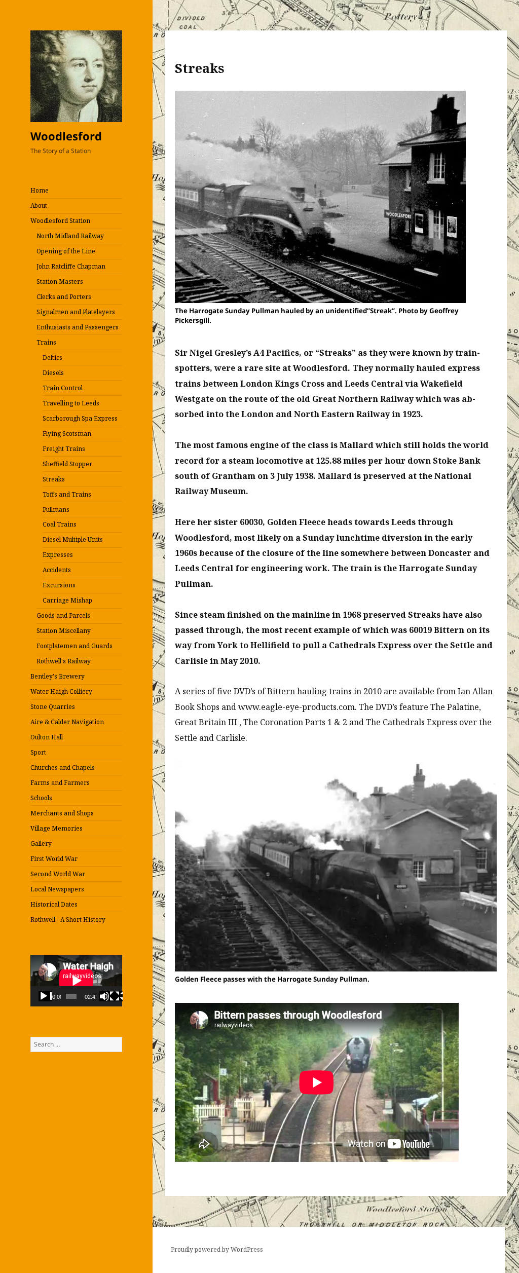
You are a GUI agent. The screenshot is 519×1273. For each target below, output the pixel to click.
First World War (54, 858)
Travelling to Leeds (71, 403)
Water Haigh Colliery (61, 691)
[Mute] (106, 996)
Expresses (58, 554)
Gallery (41, 843)
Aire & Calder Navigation (67, 722)
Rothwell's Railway (63, 661)
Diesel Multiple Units (73, 539)
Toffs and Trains (67, 494)
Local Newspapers (57, 889)
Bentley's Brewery (57, 676)
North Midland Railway (70, 236)
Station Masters (59, 281)
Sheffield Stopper (67, 464)
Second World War (57, 874)
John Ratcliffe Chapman (70, 266)
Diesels (53, 372)
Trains (46, 342)
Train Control (63, 388)
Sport (38, 752)
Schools (41, 798)
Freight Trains (64, 448)
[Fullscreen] (116, 996)
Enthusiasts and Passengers (77, 327)
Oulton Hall (46, 737)
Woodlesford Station (60, 220)
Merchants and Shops (62, 813)
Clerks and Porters (63, 296)
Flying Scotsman (67, 433)
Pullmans (56, 509)
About (38, 205)
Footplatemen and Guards (74, 646)
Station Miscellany (63, 630)
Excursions (59, 585)
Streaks (54, 479)
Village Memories (56, 828)
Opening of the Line (65, 251)
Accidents (57, 570)
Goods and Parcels (63, 615)
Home (39, 190)
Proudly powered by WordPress (217, 1249)
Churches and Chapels (62, 767)
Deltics (52, 357)
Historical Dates (54, 904)
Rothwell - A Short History (67, 919)
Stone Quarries (52, 706)
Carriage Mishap (67, 600)
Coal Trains (60, 524)
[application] (76, 980)
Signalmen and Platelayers (75, 312)
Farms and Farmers (60, 782)
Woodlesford (66, 135)
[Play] (45, 996)
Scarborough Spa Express (80, 418)
